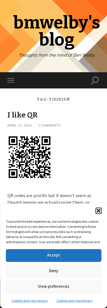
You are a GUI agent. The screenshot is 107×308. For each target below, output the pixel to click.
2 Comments (49, 125)
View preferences (53, 287)
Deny (53, 271)
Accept (53, 255)
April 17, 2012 (19, 125)
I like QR (22, 114)
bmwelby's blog (56, 31)
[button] (98, 211)
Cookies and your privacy (30, 300)
